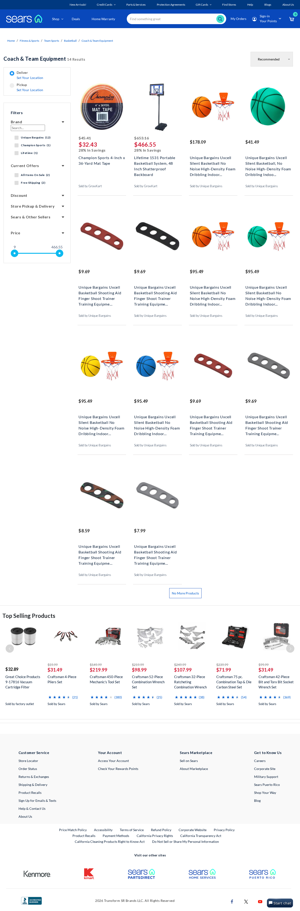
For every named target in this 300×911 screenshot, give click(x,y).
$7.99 (139, 530)
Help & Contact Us (32, 808)
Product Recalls (30, 793)
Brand (16, 121)
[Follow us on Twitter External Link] (246, 901)
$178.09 (198, 142)
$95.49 (196, 271)
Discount (19, 195)
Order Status (28, 769)
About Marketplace (194, 769)
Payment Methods (116, 836)
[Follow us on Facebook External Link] (232, 901)
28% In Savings (92, 150)
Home (11, 40)
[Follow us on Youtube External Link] (260, 901)
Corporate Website (193, 830)
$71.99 (223, 669)
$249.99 (180, 665)
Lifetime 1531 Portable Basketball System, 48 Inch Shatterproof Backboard (154, 162)
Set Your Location (30, 78)
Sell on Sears (189, 761)
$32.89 (11, 669)
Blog (257, 801)
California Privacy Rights (155, 836)
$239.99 (222, 665)
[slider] (14, 253)
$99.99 (264, 665)
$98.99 (139, 669)
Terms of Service (132, 830)
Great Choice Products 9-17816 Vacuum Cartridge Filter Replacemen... (22, 682)
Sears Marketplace (196, 752)
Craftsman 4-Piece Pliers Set (62, 679)
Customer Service (34, 752)
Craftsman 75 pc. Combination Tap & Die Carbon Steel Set (233, 682)
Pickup (29, 87)
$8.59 (84, 530)
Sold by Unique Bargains (206, 186)
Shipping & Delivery (33, 785)
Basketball (70, 40)
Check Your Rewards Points (118, 769)
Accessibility (103, 830)
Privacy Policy (224, 830)
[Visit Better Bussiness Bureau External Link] (31, 900)
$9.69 (84, 271)
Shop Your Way (265, 793)
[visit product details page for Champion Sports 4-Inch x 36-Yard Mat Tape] (102, 107)
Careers (260, 761)
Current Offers (25, 165)
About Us (25, 816)
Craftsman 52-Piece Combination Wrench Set (148, 682)
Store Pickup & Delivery (33, 206)
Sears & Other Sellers (30, 217)
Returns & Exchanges (34, 777)
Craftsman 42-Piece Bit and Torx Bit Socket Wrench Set (276, 682)
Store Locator (28, 761)
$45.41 (85, 138)
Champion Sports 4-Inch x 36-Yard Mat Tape (102, 160)
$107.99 (183, 669)
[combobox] (176, 19)
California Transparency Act (200, 836)
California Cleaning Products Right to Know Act (110, 842)
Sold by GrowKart (90, 186)
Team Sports (51, 40)
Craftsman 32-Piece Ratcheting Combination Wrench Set (190, 682)
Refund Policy (161, 830)
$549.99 (96, 665)
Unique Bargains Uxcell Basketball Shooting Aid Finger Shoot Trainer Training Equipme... (100, 292)
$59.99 (53, 665)
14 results (44, 59)
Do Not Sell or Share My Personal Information (185, 842)
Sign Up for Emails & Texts (37, 801)
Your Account (110, 752)
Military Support (266, 777)
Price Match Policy (73, 830)
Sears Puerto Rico (267, 785)
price (15, 233)
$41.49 (252, 142)
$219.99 (98, 669)
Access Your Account (113, 761)
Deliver (30, 75)
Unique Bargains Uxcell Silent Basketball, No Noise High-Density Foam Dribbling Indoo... (268, 162)
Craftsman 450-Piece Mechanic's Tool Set (106, 679)
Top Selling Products (28, 615)
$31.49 (55, 669)
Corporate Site (264, 769)
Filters (17, 112)
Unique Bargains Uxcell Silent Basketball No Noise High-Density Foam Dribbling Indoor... (213, 162)
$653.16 (141, 138)
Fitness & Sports (29, 40)
